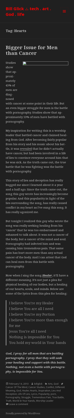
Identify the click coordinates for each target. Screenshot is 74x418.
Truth (8, 400)
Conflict (50, 387)
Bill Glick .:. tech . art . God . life (28, 11)
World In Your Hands (24, 400)
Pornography (13, 397)
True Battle (58, 397)
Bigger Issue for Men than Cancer (32, 50)
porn (53, 394)
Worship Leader (45, 400)
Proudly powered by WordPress (23, 413)
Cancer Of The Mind (16, 387)
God (56, 383)
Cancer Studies (36, 387)
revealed (26, 148)
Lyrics (34, 394)
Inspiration (44, 390)
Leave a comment (18, 404)
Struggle (26, 397)
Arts (50, 383)
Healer (25, 390)
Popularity (44, 394)
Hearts (33, 390)
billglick (38, 383)
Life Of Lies (24, 394)
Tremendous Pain (41, 397)
